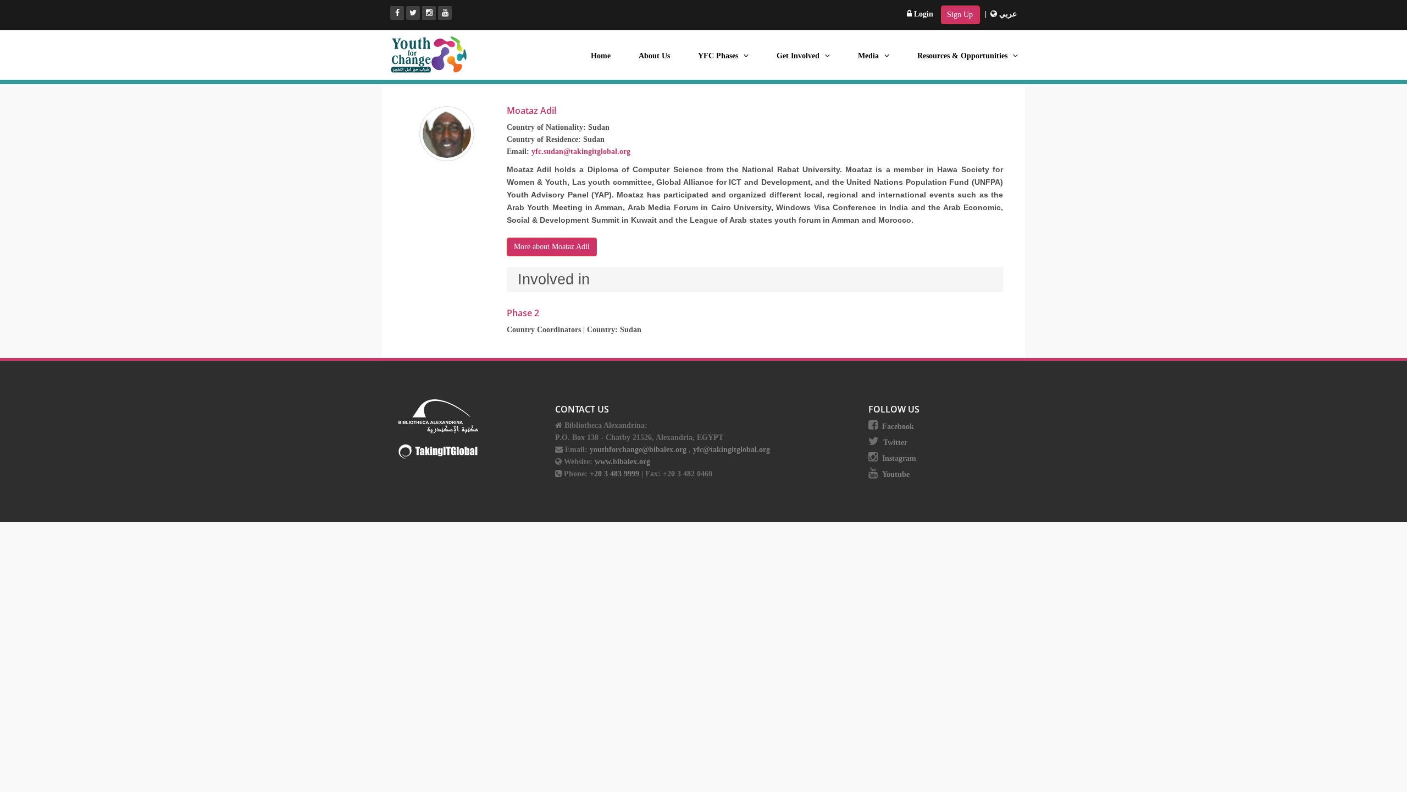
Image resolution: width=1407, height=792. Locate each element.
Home (601, 56)
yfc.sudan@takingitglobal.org (580, 151)
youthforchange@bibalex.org (638, 450)
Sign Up (960, 14)
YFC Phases (718, 56)
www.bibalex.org (622, 462)
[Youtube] (445, 13)
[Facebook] (397, 13)
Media (868, 56)
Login (922, 14)
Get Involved (798, 56)
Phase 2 (523, 313)
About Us (654, 56)
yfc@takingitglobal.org (731, 450)
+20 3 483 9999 (615, 474)
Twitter (895, 442)
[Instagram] (429, 13)
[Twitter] (413, 13)
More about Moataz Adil (552, 247)
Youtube (896, 474)
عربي (1007, 14)
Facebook (898, 426)
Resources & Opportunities (962, 56)
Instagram (899, 458)
